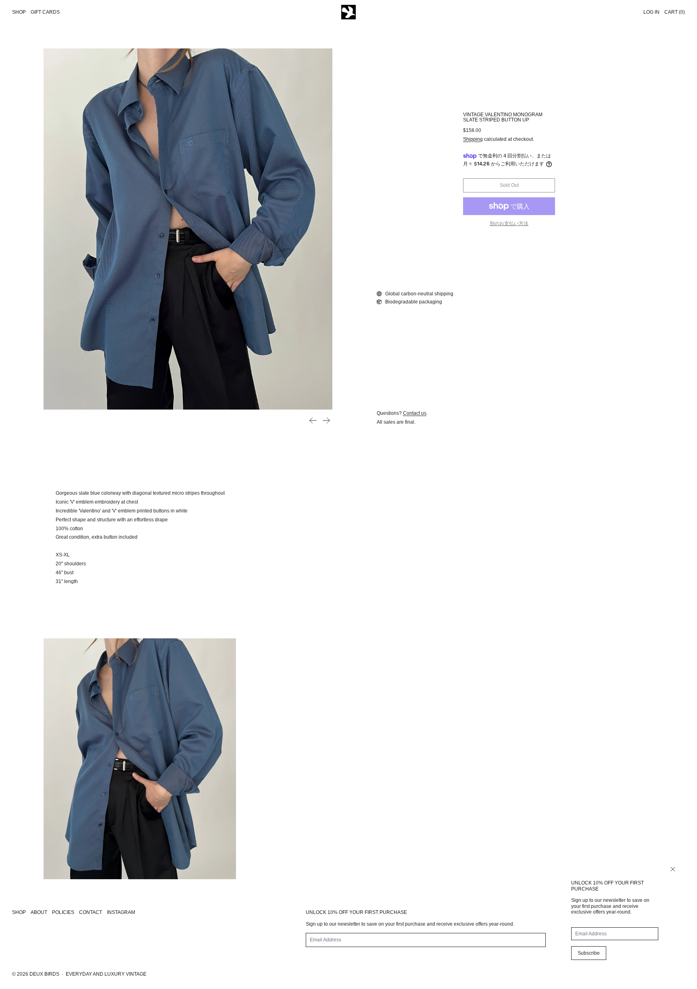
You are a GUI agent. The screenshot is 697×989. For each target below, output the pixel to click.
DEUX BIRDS (44, 974)
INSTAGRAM (121, 912)
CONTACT (90, 912)
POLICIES (63, 912)
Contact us (414, 413)
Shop (19, 12)
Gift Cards (45, 12)
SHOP (19, 912)
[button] (188, 229)
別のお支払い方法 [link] (509, 223)
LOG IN (651, 12)
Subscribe (589, 953)
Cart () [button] (674, 12)
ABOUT (39, 912)
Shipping (473, 139)
